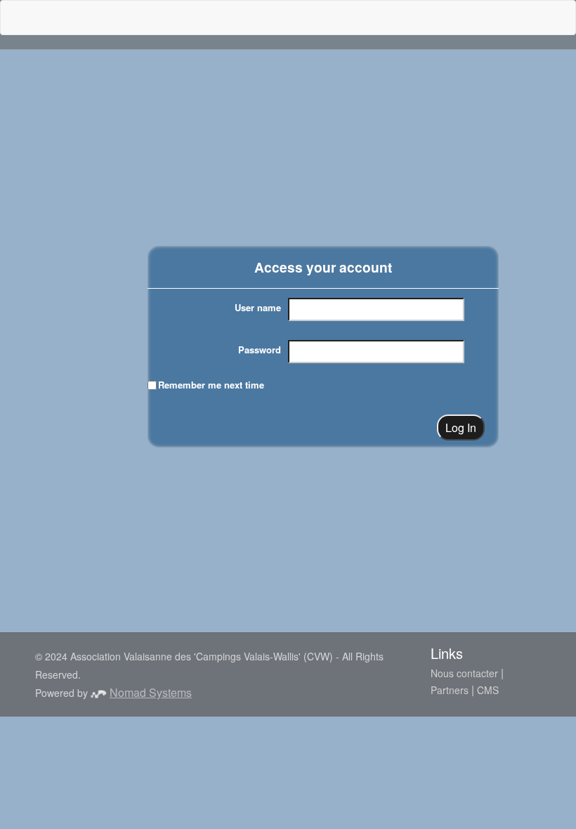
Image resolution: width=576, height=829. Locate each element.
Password (259, 349)
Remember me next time (211, 384)
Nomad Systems (151, 692)
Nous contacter (464, 673)
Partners (450, 690)
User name (258, 307)
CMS (488, 690)
